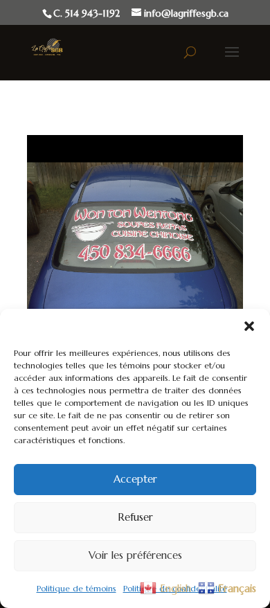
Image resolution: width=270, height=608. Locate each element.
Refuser (135, 517)
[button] (249, 326)
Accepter (135, 478)
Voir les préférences (135, 555)
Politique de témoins (76, 588)
